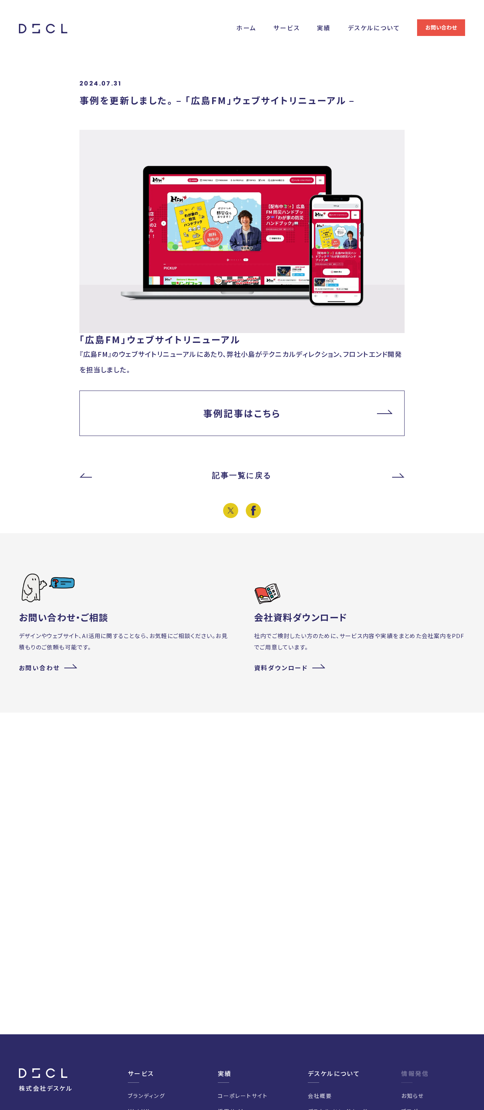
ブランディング (146, 1095)
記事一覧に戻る (242, 475)
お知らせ (412, 1095)
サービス (286, 27)
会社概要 (320, 1095)
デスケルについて (374, 27)
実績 (324, 27)
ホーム (246, 27)
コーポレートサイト (243, 1095)
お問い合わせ (441, 27)
